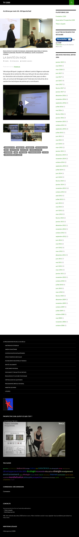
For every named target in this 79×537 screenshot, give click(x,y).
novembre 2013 (61, 188)
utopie (12, 479)
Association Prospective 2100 (65, 20)
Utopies (5, 54)
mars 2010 (59, 292)
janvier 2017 (60, 92)
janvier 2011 (60, 273)
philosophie (28, 477)
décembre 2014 (61, 155)
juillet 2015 (59, 132)
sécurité (67, 477)
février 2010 (60, 296)
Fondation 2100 (61, 16)
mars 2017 (59, 84)
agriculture (5, 468)
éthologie (26, 474)
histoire (37, 474)
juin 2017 (59, 73)
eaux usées (24, 150)
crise (50, 468)
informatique (47, 474)
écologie (31, 471)
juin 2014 (59, 173)
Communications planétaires (15, 353)
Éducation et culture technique (14, 51)
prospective (37, 477)
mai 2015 (59, 140)
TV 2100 (6, 2)
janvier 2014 (60, 184)
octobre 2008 (60, 314)
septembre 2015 (61, 129)
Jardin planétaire (9, 52)
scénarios (62, 477)
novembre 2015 (61, 121)
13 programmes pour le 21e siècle (14, 341)
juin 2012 (59, 240)
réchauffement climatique (48, 477)
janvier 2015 (60, 151)
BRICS (6, 150)
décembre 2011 (61, 255)
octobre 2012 (60, 233)
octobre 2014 (60, 162)
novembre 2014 (61, 158)
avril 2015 (59, 144)
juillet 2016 (59, 106)
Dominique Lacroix (9, 512)
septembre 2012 (61, 236)
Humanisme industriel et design (36, 51)
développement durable (15, 471)
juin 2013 (59, 203)
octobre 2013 (60, 192)
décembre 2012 (61, 225)
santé (57, 477)
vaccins (45, 152)
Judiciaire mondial (11, 368)
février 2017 (60, 88)
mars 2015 (59, 147)
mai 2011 (59, 262)
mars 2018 (59, 69)
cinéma (32, 468)
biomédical (30, 147)
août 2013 (59, 195)
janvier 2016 (60, 118)
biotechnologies (41, 147)
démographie (55, 468)
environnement (11, 474)
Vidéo (7, 61)
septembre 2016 (61, 103)
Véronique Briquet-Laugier (13, 154)
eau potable (14, 150)
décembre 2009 (61, 299)
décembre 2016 (61, 95)
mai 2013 (59, 207)
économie (40, 471)
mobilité (5, 477)
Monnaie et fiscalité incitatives (15, 372)
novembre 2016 (61, 99)
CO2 (37, 468)
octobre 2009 (60, 307)
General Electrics (36, 150)
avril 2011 (59, 266)
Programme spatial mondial (14, 383)
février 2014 (60, 181)
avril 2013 (59, 210)
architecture (12, 468)
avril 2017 (59, 80)
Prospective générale (23, 52)
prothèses (23, 152)
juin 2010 (59, 288)
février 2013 (60, 218)
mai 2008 (59, 318)
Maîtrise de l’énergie (12, 345)
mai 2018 (59, 66)
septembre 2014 (61, 166)
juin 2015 (59, 136)
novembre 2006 (61, 322)
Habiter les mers (10, 387)
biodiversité (21, 468)
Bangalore (20, 147)
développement (66, 468)
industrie (41, 474)
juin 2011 (59, 259)
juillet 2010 (59, 285)
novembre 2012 (61, 229)
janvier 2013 (60, 221)
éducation (49, 471)
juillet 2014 (59, 170)
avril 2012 (59, 247)
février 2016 (60, 114)
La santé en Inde (14, 57)
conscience (43, 468)
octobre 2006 (60, 325)
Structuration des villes (13, 357)
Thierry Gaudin (27, 61)
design (60, 468)
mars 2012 (59, 251)
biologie (27, 468)
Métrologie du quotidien (14, 380)
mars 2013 (59, 214)
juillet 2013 (59, 199)
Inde (16, 152)
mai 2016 (59, 110)
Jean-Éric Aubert (69, 474)
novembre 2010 (61, 277)
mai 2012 (59, 244)
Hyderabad (8, 152)
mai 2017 (59, 77)
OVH (13, 531)
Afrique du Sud (9, 147)
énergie (57, 471)
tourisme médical (34, 152)
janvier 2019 (60, 62)
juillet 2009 (59, 310)
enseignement (67, 471)
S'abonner (59, 44)
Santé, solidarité (37, 52)
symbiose (72, 477)
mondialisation (16, 477)
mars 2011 (59, 270)
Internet (53, 474)
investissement (61, 474)
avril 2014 (59, 177)
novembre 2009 (61, 303)
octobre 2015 (60, 125)
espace (21, 474)
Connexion (6, 491)
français (32, 474)
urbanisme (6, 479)
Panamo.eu (17, 66)
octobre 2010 (60, 281)
